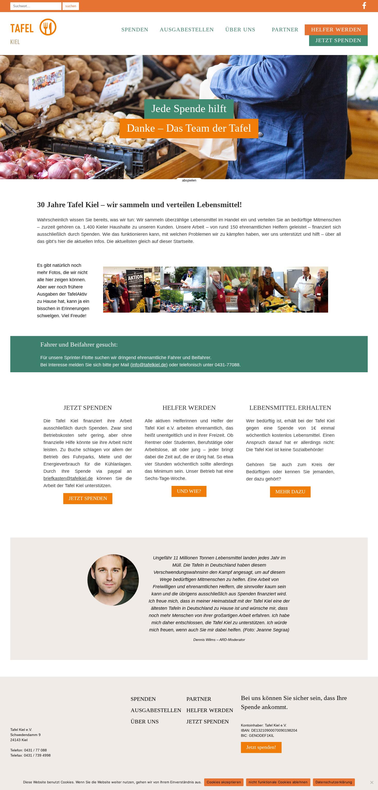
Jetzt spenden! (261, 747)
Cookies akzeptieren (224, 782)
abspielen (189, 180)
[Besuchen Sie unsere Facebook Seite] (364, 6)
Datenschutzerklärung (334, 782)
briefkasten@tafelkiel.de (68, 478)
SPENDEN (134, 29)
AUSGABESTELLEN (187, 29)
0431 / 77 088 (35, 750)
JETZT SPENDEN (338, 40)
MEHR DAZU (290, 491)
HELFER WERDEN (336, 29)
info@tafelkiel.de (149, 364)
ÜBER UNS (240, 29)
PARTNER (285, 29)
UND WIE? (189, 491)
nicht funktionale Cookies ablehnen (278, 782)
